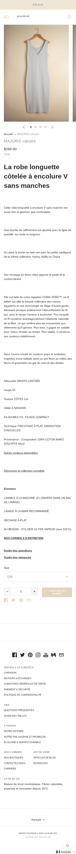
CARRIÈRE (10, 768)
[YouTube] (45, 655)
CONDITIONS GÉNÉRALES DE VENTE (25, 683)
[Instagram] (38, 655)
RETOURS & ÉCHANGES (17, 678)
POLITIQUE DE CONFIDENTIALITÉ (22, 695)
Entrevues (40, 763)
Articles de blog (44, 757)
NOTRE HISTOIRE (14, 731)
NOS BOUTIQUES (13, 757)
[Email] (61, 655)
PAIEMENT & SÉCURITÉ (17, 689)
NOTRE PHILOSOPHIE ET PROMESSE (25, 736)
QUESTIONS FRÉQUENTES (19, 710)
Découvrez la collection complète (24, 470)
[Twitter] (22, 655)
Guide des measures (17, 557)
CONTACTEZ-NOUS (15, 763)
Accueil (8, 134)
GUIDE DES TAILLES (15, 716)
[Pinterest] (30, 655)
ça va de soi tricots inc (38, 837)
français (36, 819)
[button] (66, 852)
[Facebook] (14, 655)
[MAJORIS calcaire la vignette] (31, 127)
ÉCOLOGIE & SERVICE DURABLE (22, 742)
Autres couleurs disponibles (21, 452)
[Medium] (53, 655)
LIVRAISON (10, 672)
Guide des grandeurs (18, 550)
